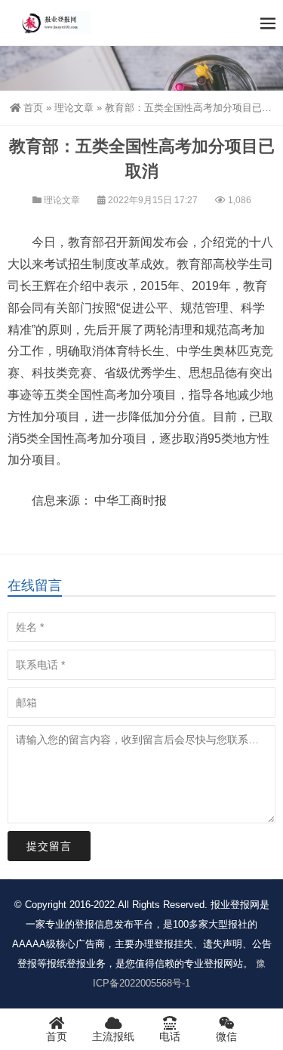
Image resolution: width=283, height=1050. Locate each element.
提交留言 (49, 846)
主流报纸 (113, 1036)
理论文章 (74, 107)
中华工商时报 (130, 500)
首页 (33, 107)
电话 (169, 1036)
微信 (226, 1036)
